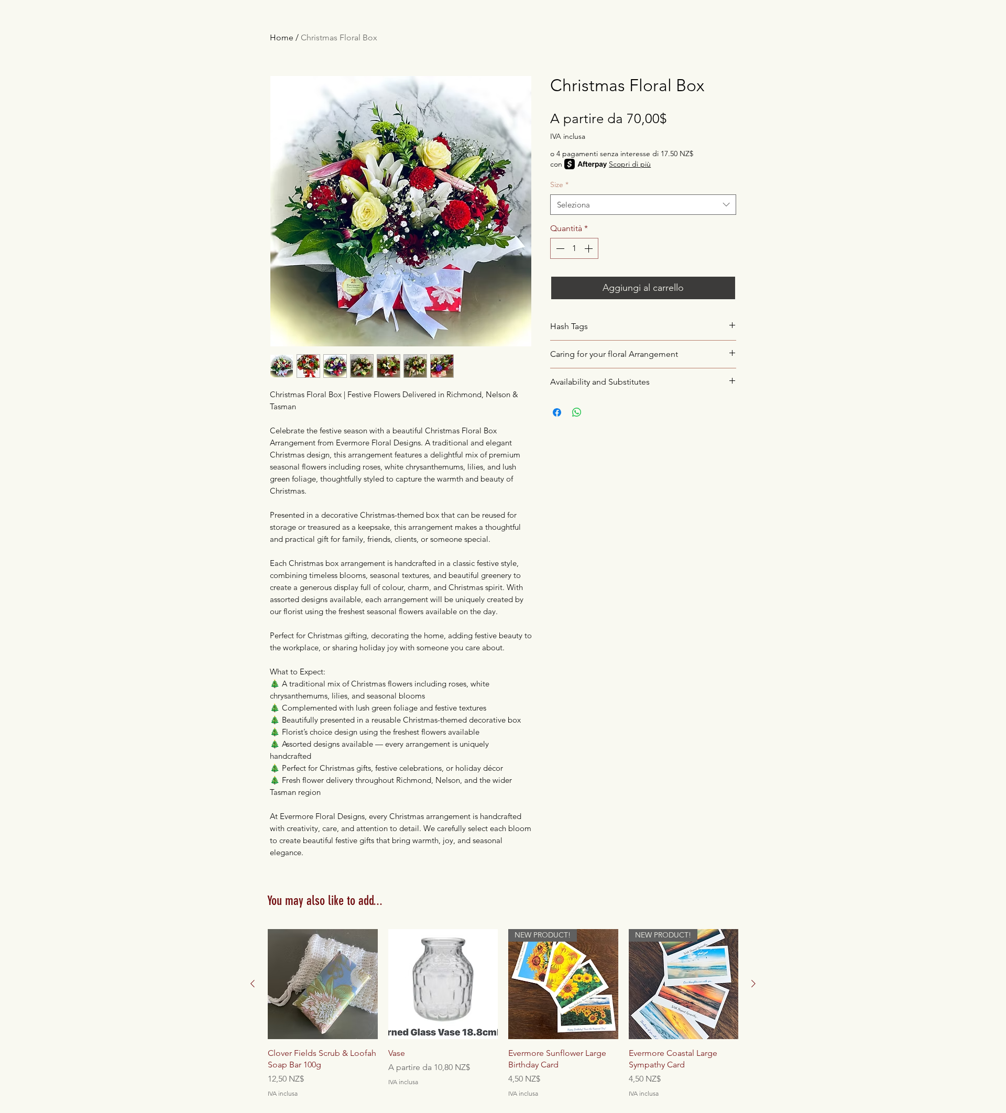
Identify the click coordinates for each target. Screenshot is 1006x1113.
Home (281, 37)
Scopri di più (630, 164)
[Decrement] (559, 248)
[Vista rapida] (323, 984)
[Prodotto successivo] (753, 983)
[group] (503, 1014)
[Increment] (589, 248)
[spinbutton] (574, 248)
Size (559, 184)
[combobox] (643, 204)
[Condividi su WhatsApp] (577, 412)
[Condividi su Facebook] (557, 412)
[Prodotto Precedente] (252, 983)
